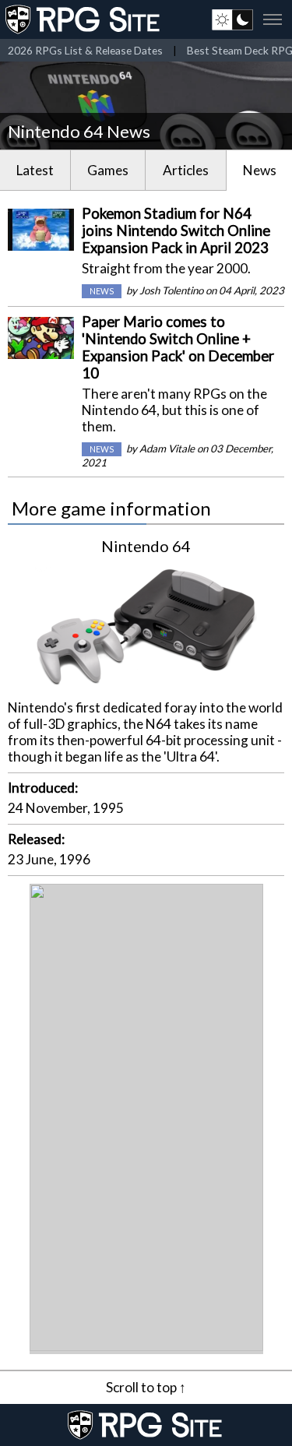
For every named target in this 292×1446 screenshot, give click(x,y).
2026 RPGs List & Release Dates (85, 50)
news (102, 291)
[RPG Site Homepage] (84, 19)
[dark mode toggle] (232, 19)
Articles (186, 170)
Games (107, 170)
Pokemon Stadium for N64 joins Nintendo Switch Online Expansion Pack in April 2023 (176, 230)
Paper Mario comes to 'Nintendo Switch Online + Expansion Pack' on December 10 (178, 347)
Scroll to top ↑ (146, 1387)
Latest (35, 170)
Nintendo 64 (146, 546)
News (259, 170)
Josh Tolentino (171, 290)
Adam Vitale (167, 448)
